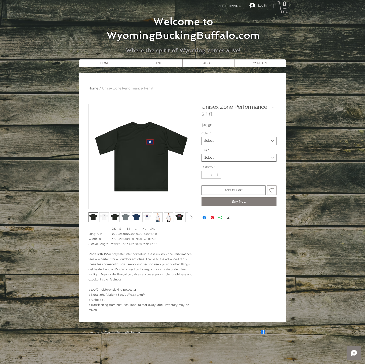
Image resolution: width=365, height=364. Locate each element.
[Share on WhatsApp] (220, 217)
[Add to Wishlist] (271, 190)
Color (206, 133)
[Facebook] (263, 332)
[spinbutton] (211, 175)
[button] (285, 7)
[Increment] (217, 175)
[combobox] (239, 141)
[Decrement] (204, 175)
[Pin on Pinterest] (212, 217)
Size (205, 150)
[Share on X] (228, 217)
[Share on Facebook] (204, 217)
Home (93, 88)
